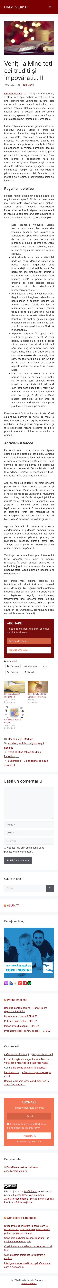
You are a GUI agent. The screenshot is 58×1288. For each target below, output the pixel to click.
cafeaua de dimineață (16, 1054)
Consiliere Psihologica (21, 1217)
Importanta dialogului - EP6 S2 (21, 1026)
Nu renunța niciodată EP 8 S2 (20, 1016)
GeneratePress (29, 1283)
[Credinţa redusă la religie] (14, 712)
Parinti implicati (17, 1000)
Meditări (28, 739)
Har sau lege (15, 739)
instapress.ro (11, 1072)
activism (12, 743)
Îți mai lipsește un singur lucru (21, 1059)
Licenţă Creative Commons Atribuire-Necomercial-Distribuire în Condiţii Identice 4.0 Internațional (29, 1199)
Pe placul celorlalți (42, 1054)
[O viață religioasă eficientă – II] (14, 687)
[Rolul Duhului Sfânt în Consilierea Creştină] (38, 687)
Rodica (8, 1081)
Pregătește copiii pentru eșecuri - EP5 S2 (27, 1030)
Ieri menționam (13, 93)
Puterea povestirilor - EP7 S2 (20, 1021)
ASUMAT (13, 905)
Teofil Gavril (30, 1191)
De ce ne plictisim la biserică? (30, 1067)
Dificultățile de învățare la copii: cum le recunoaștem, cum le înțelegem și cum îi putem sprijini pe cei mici (27, 1229)
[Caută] (50, 888)
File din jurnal (16, 7)
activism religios (28, 743)
